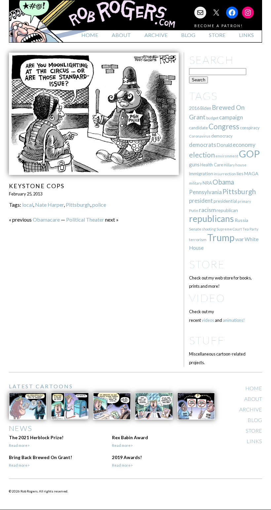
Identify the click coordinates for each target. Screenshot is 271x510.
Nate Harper (49, 204)
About (121, 35)
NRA (207, 183)
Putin (193, 210)
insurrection (225, 173)
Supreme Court (229, 229)
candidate (198, 127)
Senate (195, 229)
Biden (205, 108)
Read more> (19, 445)
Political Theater (85, 219)
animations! (234, 320)
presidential (225, 201)
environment (226, 156)
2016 (194, 108)
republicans (211, 218)
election (202, 154)
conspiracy (249, 127)
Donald (224, 145)
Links (246, 35)
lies (240, 173)
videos (208, 320)
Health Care (211, 164)
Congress (224, 126)
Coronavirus (200, 136)
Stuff (206, 340)
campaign (231, 117)
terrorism (198, 239)
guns (194, 164)
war (239, 239)
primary (244, 201)
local (27, 204)
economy (244, 144)
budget (212, 117)
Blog (188, 35)
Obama (223, 182)
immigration (201, 173)
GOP (249, 153)
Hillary (229, 165)
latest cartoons (41, 386)
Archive (156, 35)
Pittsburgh (78, 204)
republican (227, 210)
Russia (241, 220)
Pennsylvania (205, 192)
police (99, 204)
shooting (209, 229)
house (241, 165)
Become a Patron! (218, 25)
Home (89, 35)
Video (207, 297)
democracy (222, 136)
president (201, 200)
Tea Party (250, 229)
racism (207, 209)
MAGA (251, 173)
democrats (202, 144)
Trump (221, 237)
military (195, 183)
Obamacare (46, 219)
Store (217, 35)
